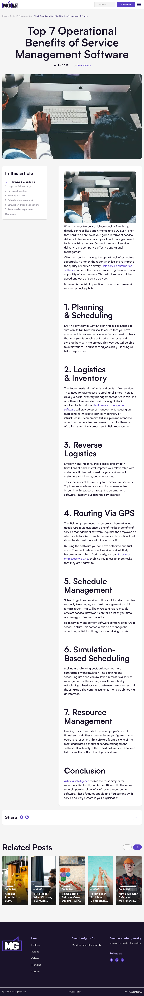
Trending (36, 964)
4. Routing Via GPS (15, 195)
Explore (35, 944)
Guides (35, 951)
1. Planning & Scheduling (22, 182)
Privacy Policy (75, 992)
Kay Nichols (84, 65)
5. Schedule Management (19, 200)
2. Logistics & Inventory (18, 186)
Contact (35, 971)
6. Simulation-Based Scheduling (22, 205)
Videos (35, 958)
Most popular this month (86, 944)
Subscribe (126, 4)
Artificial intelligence (76, 781)
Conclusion (11, 214)
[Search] (97, 4)
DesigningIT (136, 992)
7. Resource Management (19, 209)
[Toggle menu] (139, 4)
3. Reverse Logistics (16, 191)
